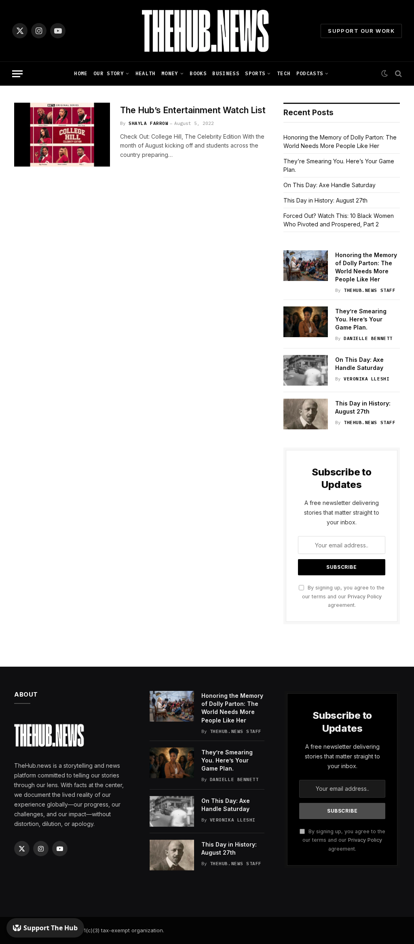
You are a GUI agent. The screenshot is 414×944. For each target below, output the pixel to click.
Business (225, 73)
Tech (283, 73)
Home (80, 73)
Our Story (108, 73)
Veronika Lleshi (366, 379)
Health (145, 73)
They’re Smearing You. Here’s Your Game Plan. (361, 319)
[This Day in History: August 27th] (305, 414)
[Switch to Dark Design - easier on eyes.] (384, 73)
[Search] (397, 74)
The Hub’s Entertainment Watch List (193, 110)
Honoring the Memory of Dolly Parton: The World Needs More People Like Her (366, 267)
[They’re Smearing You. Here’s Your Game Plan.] (305, 321)
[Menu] (17, 74)
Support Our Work (361, 30)
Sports (255, 73)
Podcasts (309, 73)
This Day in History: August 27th (325, 200)
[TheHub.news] (207, 30)
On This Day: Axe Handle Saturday (329, 185)
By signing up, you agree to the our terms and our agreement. (343, 596)
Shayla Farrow (148, 123)
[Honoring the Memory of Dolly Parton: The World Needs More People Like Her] (305, 265)
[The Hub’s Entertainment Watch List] (62, 135)
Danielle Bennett (368, 338)
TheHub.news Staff (369, 290)
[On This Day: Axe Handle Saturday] (305, 370)
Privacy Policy (365, 596)
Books (198, 73)
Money (169, 73)
